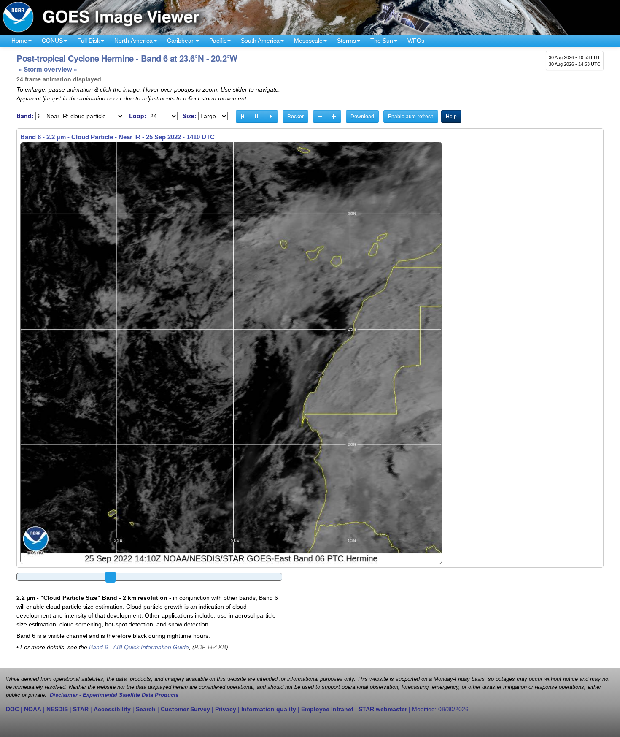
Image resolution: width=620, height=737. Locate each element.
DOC (12, 709)
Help (451, 116)
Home (19, 40)
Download (362, 116)
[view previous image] (243, 116)
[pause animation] (257, 116)
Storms (346, 40)
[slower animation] (320, 116)
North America (133, 40)
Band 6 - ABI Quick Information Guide (139, 647)
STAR (81, 709)
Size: (190, 115)
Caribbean (181, 40)
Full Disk (88, 40)
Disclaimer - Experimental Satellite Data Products (114, 695)
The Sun (381, 40)
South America (260, 40)
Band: (25, 115)
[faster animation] (334, 116)
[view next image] (271, 116)
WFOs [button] (415, 40)
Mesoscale (308, 40)
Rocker (295, 116)
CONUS (52, 40)
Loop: (137, 115)
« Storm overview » (48, 69)
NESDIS (57, 709)
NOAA (32, 709)
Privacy (225, 709)
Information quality (268, 709)
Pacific (217, 40)
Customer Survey (185, 709)
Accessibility (112, 709)
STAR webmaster (383, 709)
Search (146, 709)
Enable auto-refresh (411, 116)
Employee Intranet (327, 709)
